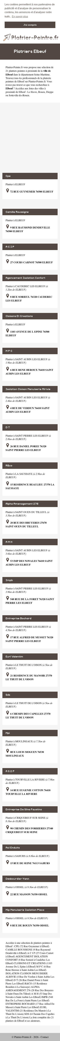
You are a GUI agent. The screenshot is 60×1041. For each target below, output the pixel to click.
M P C (9, 351)
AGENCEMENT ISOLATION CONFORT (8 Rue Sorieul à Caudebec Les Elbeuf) (28, 960)
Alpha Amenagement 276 (22, 504)
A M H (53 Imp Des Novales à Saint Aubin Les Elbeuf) (29, 995)
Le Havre (32, 92)
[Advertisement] (30, 138)
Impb (9, 580)
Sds (8, 695)
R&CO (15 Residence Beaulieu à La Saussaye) (26, 985)
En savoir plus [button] (20, 16)
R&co (9, 465)
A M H (9, 542)
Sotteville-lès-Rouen (19, 95)
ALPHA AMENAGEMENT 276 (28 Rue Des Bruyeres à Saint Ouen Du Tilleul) (29, 990)
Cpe (8, 176)
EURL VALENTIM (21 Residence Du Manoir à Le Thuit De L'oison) (28, 1010)
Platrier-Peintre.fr (14, 67)
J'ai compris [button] (30, 25)
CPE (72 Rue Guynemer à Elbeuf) (31, 946)
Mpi (8, 733)
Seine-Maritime (42, 74)
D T (8, 427)
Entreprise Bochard (18, 618)
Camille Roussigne (17, 212)
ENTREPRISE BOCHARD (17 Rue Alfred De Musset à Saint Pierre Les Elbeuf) (30, 1005)
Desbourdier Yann (17, 879)
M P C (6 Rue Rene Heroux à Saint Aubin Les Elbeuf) (28, 968)
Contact (44, 1037)
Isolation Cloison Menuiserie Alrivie (28, 389)
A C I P (10, 247)
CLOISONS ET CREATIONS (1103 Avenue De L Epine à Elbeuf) (29, 964)
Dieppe (49, 92)
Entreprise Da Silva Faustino (24, 809)
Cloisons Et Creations (19, 316)
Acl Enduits (13, 847)
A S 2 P (10, 771)
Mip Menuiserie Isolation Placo (25, 910)
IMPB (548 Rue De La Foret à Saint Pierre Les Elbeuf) (29, 998)
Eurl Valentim (14, 656)
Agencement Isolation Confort (25, 278)
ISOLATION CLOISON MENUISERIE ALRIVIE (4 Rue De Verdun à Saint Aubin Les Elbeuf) (30, 977)
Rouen (41, 92)
